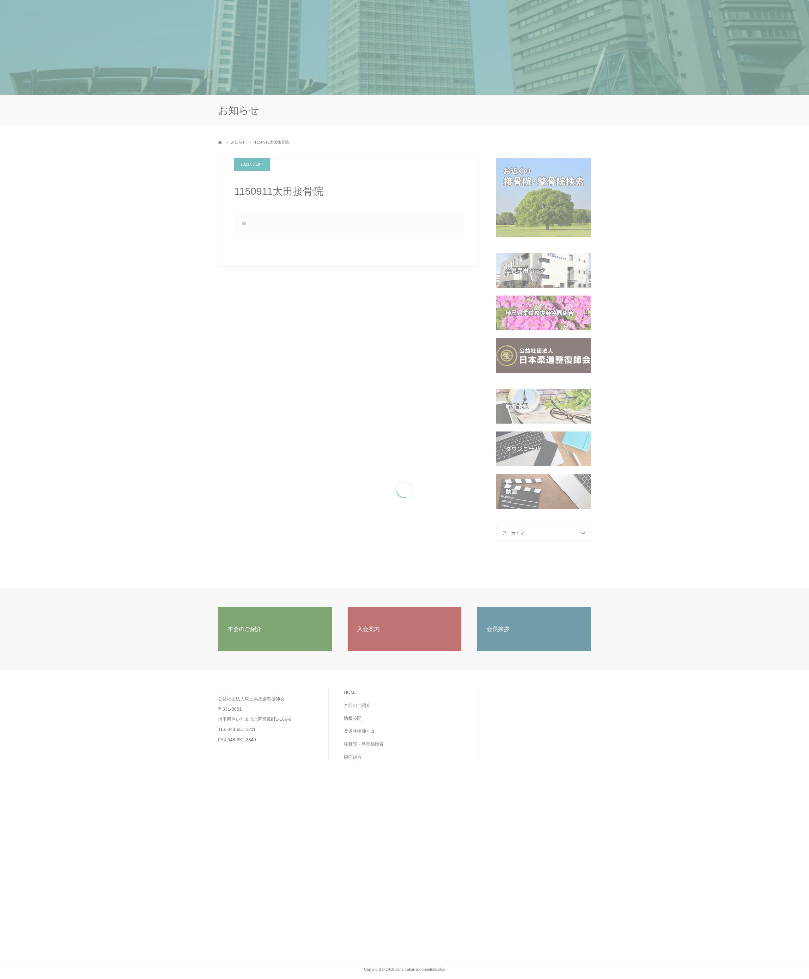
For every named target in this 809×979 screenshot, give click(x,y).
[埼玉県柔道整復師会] (265, 18)
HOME (350, 18)
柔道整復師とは (458, 18)
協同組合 (551, 18)
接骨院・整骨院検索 (508, 18)
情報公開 (420, 18)
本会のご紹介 (384, 18)
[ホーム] (220, 142)
